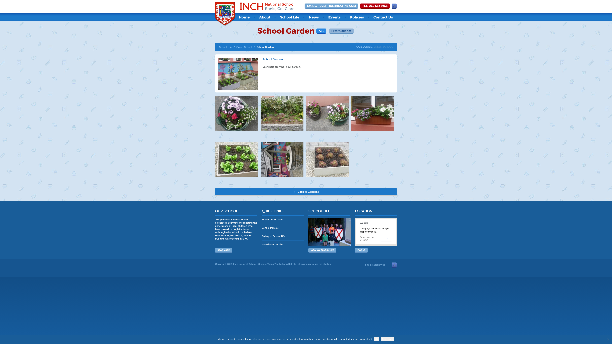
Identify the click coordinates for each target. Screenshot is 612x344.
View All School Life (322, 250)
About (264, 17)
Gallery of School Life (273, 236)
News (314, 17)
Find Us (361, 250)
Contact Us (383, 17)
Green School (244, 47)
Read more (224, 250)
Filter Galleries (341, 30)
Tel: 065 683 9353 (375, 5)
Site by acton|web (375, 264)
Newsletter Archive (272, 244)
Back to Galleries (306, 191)
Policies (357, 17)
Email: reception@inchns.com (331, 5)
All (321, 30)
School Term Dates (272, 219)
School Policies (270, 227)
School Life (289, 17)
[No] (608, 339)
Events (334, 17)
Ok (376, 339)
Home (244, 17)
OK (386, 238)
